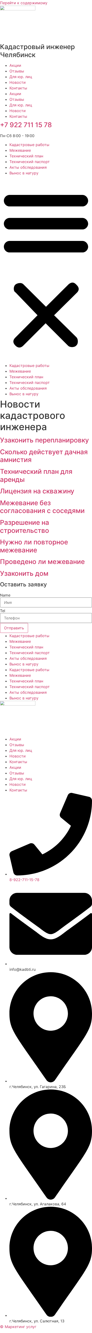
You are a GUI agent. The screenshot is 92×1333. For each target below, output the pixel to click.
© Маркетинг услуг (18, 1326)
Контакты (18, 88)
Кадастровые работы (29, 144)
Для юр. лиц (20, 76)
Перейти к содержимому (23, 2)
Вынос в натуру (23, 173)
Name (5, 595)
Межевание (20, 150)
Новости (17, 82)
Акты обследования (28, 167)
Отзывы (16, 71)
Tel (2, 611)
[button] (46, 269)
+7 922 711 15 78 (26, 125)
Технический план (26, 156)
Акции (15, 65)
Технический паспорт (29, 161)
